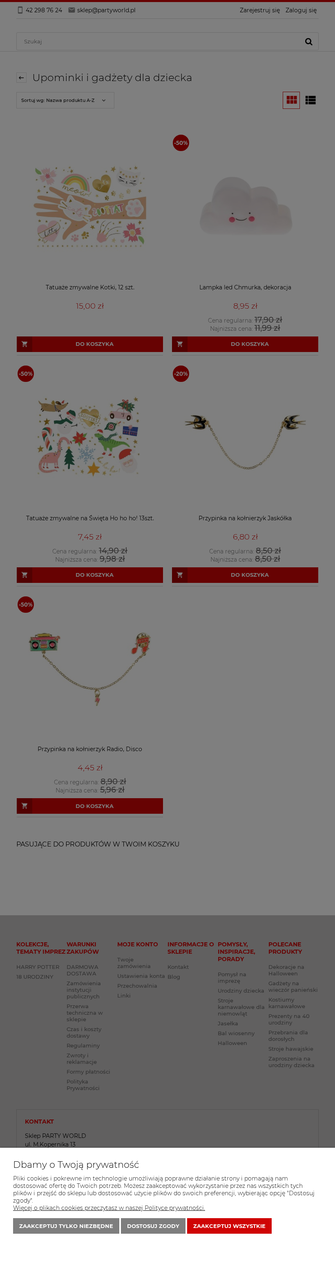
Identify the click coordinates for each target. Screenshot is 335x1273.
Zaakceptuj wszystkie (229, 1226)
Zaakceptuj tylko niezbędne (66, 1226)
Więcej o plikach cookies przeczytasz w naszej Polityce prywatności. (109, 1208)
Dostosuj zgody (153, 1226)
